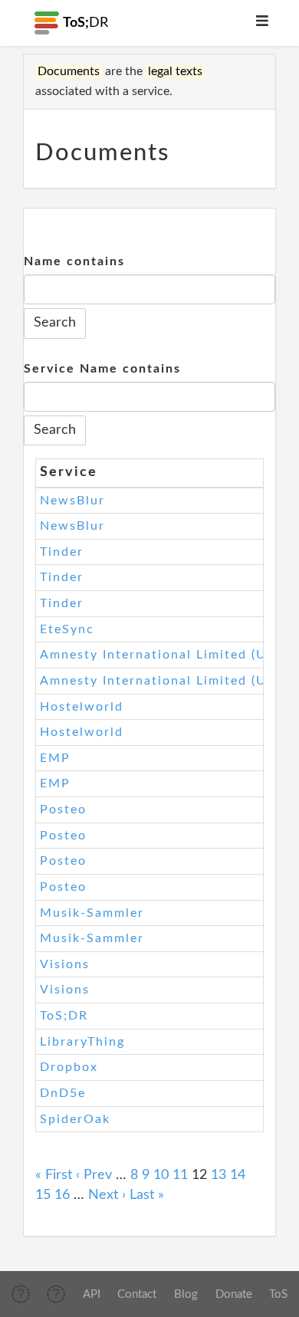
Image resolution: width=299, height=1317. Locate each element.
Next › (107, 1195)
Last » (147, 1195)
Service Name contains (102, 369)
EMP (55, 758)
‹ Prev (94, 1175)
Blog (186, 1294)
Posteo (63, 809)
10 (161, 1175)
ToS (278, 1294)
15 (43, 1195)
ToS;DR (64, 1016)
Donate (233, 1294)
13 (218, 1175)
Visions (65, 964)
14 (237, 1175)
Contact (136, 1294)
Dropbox (69, 1067)
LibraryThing (82, 1042)
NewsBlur (72, 500)
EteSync (67, 629)
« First (53, 1175)
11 (180, 1175)
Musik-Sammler (92, 913)
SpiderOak (75, 1119)
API (91, 1294)
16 (62, 1195)
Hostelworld (81, 707)
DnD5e (63, 1093)
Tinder (62, 552)
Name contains (74, 261)
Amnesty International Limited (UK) (160, 655)
